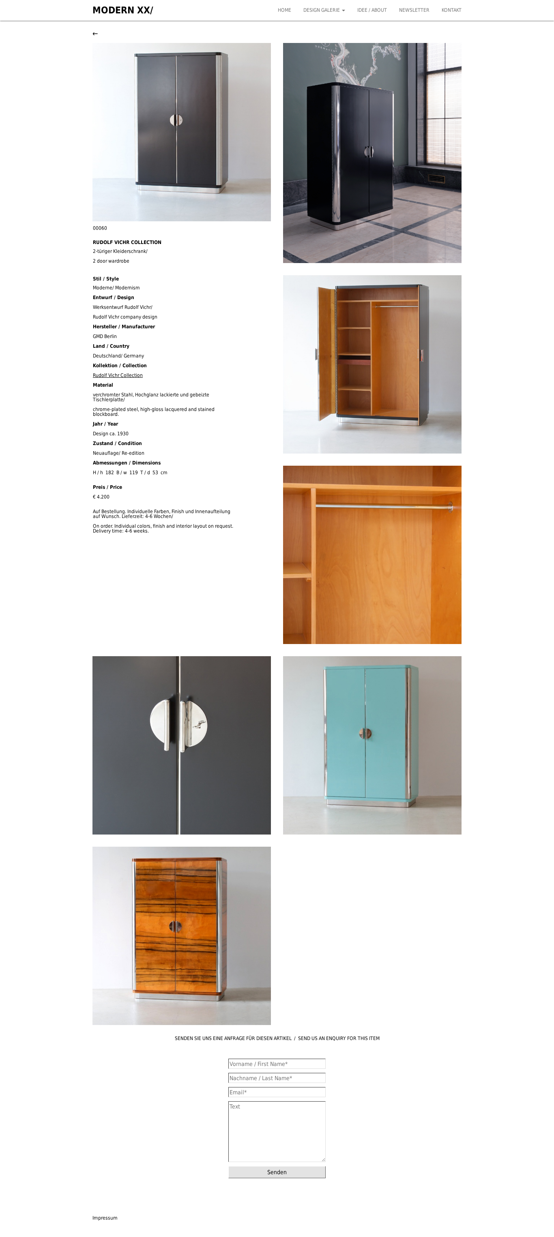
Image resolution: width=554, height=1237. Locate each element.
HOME (284, 10)
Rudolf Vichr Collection (118, 375)
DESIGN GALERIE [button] (322, 10)
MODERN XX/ (122, 10)
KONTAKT (452, 10)
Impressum (105, 1218)
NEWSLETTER (414, 10)
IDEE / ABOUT (372, 10)
